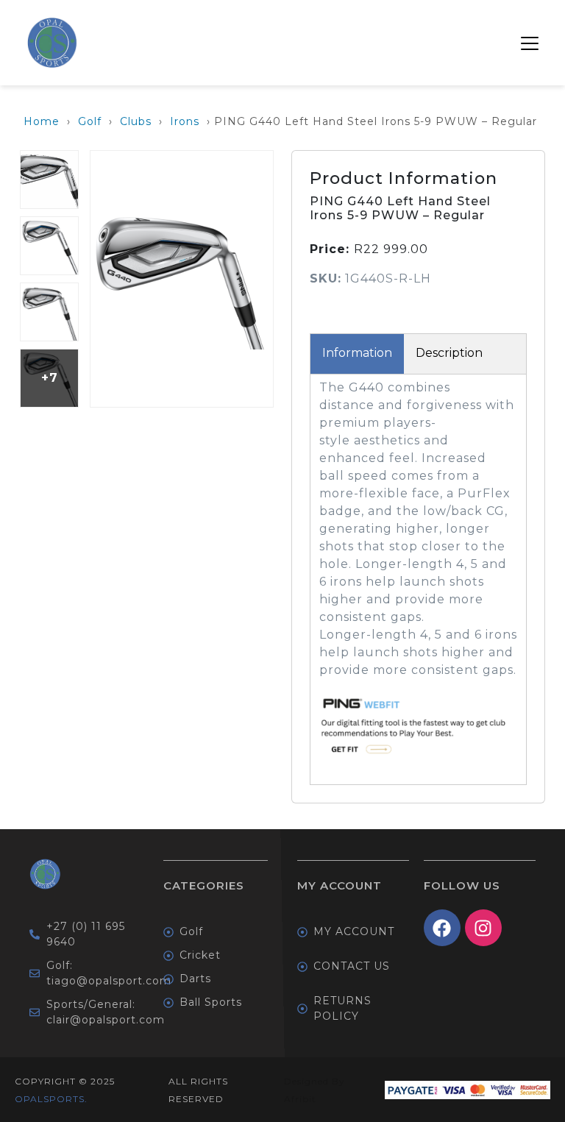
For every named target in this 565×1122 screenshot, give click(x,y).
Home (42, 121)
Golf (90, 121)
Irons (184, 121)
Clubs (136, 121)
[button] (530, 43)
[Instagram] (483, 927)
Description (449, 353)
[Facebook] (442, 927)
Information (357, 353)
